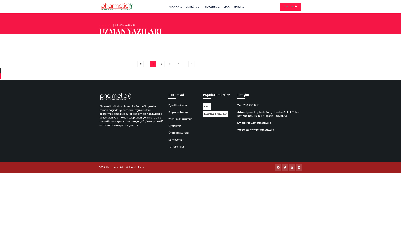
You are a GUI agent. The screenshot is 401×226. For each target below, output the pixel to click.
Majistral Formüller (215, 114)
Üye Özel (289, 6)
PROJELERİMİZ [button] (212, 6)
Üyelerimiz (174, 126)
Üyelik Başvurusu (178, 133)
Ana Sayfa (175, 6)
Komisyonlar (176, 140)
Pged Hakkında (177, 105)
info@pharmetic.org (258, 123)
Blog (206, 106)
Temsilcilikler (176, 146)
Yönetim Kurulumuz (180, 119)
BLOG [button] (227, 6)
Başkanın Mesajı (178, 112)
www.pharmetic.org (262, 130)
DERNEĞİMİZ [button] (193, 6)
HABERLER (239, 6)
